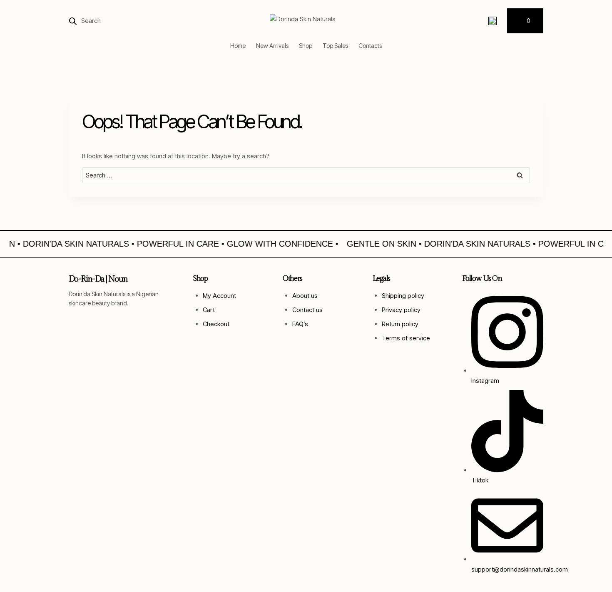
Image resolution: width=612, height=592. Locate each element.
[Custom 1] (492, 21)
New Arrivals (272, 45)
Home (238, 45)
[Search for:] (306, 175)
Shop (305, 45)
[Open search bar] (73, 21)
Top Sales (335, 45)
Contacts (370, 45)
